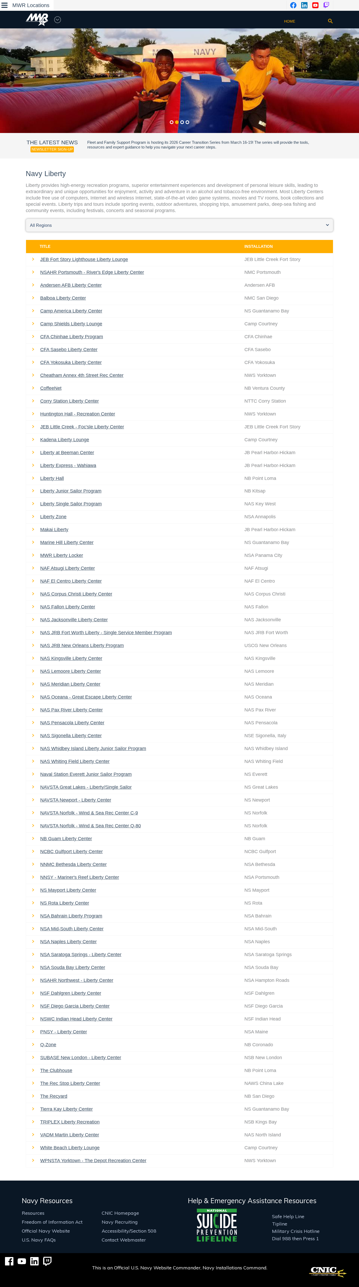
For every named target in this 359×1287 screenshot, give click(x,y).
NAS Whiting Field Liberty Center (75, 761)
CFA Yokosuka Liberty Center (71, 362)
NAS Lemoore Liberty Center (70, 671)
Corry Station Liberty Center (69, 401)
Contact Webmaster (124, 1240)
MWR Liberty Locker (61, 555)
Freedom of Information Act (52, 1222)
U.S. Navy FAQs (39, 1240)
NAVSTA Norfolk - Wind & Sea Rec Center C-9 (89, 813)
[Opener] (330, 21)
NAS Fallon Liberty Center (67, 606)
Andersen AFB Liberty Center (71, 285)
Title (45, 246)
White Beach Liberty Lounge (70, 1147)
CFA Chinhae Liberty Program (71, 336)
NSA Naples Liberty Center (68, 941)
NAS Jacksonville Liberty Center (74, 619)
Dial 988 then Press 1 (295, 1238)
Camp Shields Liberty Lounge (71, 323)
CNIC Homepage (120, 1213)
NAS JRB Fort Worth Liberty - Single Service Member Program (106, 632)
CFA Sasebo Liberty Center (69, 349)
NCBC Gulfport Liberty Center (71, 851)
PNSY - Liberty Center (63, 1031)
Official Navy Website (46, 1231)
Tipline (279, 1224)
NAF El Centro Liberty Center (71, 581)
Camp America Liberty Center (71, 311)
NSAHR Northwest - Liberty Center (76, 980)
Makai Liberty (54, 529)
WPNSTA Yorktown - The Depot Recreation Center (93, 1160)
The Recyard (53, 1096)
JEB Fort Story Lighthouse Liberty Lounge (84, 259)
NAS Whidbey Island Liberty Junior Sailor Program (93, 748)
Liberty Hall (52, 478)
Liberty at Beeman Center (67, 452)
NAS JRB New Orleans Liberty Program (82, 645)
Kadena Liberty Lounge (64, 439)
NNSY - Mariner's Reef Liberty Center (79, 877)
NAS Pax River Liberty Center (71, 709)
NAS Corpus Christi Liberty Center (76, 594)
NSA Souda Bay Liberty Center (72, 967)
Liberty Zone (53, 516)
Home (289, 21)
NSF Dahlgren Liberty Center (70, 993)
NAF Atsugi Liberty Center (67, 568)
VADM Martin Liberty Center (69, 1134)
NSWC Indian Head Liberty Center (76, 1019)
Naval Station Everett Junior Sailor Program (86, 774)
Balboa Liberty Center (63, 298)
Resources (33, 1213)
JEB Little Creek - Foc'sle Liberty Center (82, 426)
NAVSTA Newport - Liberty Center (75, 800)
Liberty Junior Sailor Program (70, 491)
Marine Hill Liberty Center (67, 542)
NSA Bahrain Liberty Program (71, 916)
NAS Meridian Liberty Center (70, 684)
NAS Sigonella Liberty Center (71, 735)
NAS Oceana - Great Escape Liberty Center (86, 697)
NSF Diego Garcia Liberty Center (75, 1006)
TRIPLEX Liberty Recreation (70, 1122)
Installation (258, 246)
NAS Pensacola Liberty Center (72, 722)
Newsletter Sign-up (52, 149)
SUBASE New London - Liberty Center (80, 1057)
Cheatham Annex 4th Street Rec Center (82, 375)
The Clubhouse (56, 1070)
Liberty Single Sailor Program (71, 503)
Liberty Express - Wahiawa (68, 465)
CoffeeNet (50, 388)
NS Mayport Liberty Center (68, 890)
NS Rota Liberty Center (64, 903)
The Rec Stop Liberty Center (70, 1083)
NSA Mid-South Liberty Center (72, 928)
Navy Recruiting (120, 1222)
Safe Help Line (288, 1216)
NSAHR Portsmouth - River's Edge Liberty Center (92, 272)
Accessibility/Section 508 (129, 1231)
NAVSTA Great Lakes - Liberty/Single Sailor (86, 787)
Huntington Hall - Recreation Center (77, 414)
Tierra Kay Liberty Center (66, 1109)
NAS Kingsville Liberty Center (71, 658)
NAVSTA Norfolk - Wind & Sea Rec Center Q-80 (90, 825)
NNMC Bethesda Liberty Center (73, 864)
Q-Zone (48, 1044)
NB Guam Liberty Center (66, 838)
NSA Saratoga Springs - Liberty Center (80, 954)
